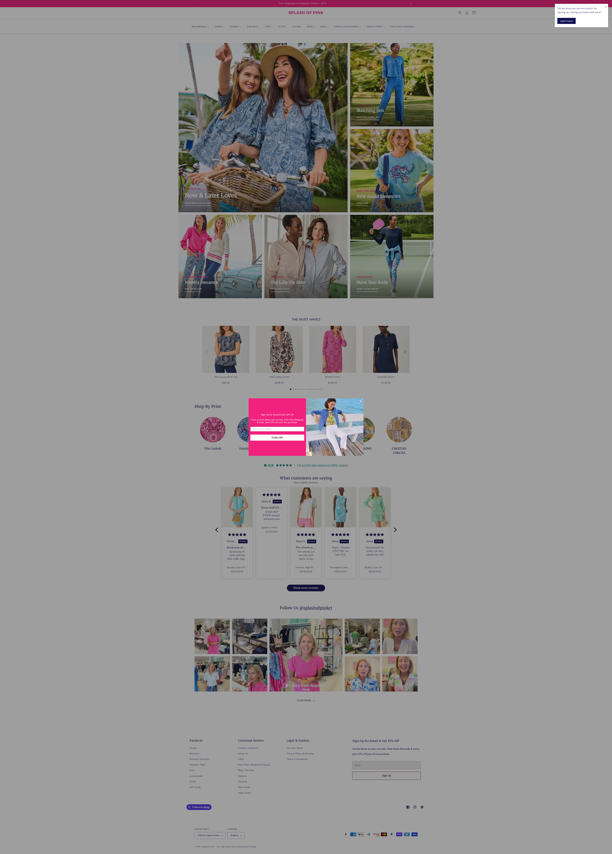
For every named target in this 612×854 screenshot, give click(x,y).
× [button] (606, 7)
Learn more (566, 20)
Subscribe (277, 437)
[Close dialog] (360, 401)
